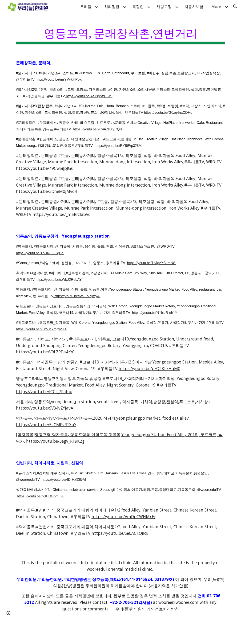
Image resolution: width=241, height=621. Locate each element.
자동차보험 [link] (194, 6)
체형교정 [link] (164, 6)
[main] (120, 33)
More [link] (216, 6)
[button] (235, 6)
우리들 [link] (85, 6)
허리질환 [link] (111, 6)
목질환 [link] (138, 6)
